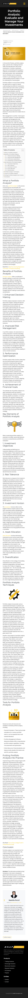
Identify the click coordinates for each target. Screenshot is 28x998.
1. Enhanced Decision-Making (13, 155)
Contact (7, 982)
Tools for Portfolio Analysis (11, 173)
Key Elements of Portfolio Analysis (12, 162)
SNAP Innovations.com (17, 993)
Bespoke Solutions (9, 968)
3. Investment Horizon (12, 167)
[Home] (9, 3)
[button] (22, 150)
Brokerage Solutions (10, 963)
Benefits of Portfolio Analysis (11, 154)
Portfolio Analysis (7, 937)
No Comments (7, 44)
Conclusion (7, 176)
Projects (7, 973)
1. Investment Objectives (12, 163)
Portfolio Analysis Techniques (11, 171)
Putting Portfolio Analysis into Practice (14, 175)
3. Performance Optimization (13, 159)
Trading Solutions (9, 961)
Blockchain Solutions (10, 966)
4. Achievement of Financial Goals (14, 160)
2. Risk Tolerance (10, 165)
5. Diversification (10, 170)
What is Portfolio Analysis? (11, 152)
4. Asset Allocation (11, 168)
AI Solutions (8, 970)
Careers (7, 979)
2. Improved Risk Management (14, 157)
